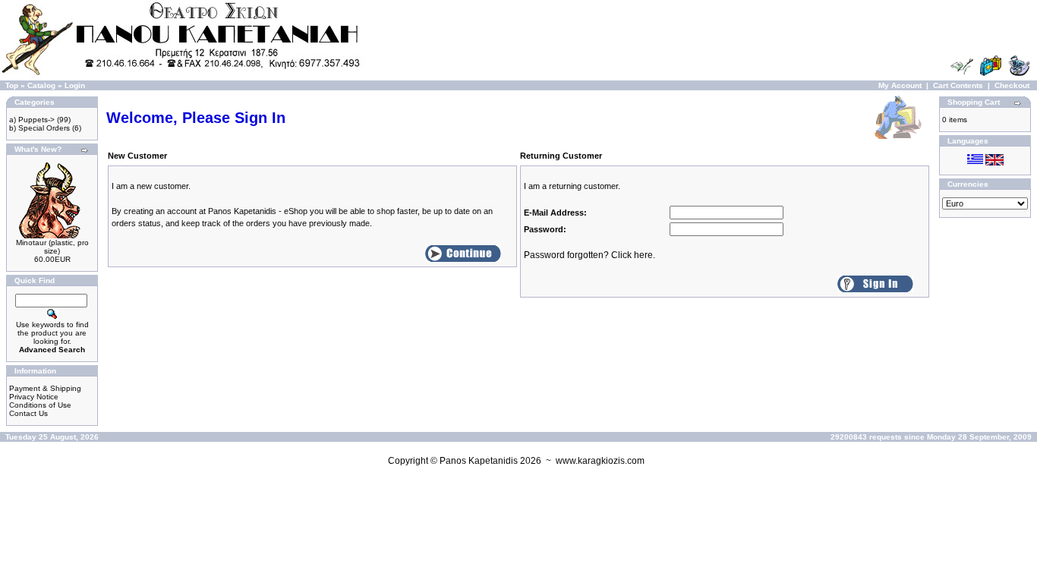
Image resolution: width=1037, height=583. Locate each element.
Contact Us (28, 413)
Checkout (1011, 85)
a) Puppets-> (32, 119)
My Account (900, 85)
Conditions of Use (40, 405)
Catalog (41, 85)
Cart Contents (958, 85)
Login (75, 85)
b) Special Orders (39, 128)
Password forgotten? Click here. (589, 255)
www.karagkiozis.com (600, 460)
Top (11, 85)
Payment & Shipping (45, 388)
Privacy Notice (33, 396)
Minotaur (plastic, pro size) (52, 246)
